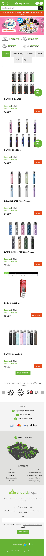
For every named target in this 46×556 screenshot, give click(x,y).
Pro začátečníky (18, 54)
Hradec (22, 15)
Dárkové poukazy (34, 481)
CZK (7, 3)
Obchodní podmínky (34, 473)
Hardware (30, 54)
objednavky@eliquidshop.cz (25, 411)
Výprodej (27, 60)
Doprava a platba (11, 478)
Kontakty (12, 475)
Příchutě (40, 54)
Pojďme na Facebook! (25, 418)
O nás (11, 470)
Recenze (12, 481)
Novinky (6, 54)
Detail (38, 111)
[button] (1, 26)
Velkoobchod (34, 470)
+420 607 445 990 (24, 415)
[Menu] (41, 3)
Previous (3, 392)
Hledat (40, 8)
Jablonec (32, 13)
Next (42, 392)
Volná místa (11, 473)
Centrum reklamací (34, 478)
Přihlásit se (23, 532)
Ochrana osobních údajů (34, 475)
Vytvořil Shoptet (17, 545)
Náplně (18, 60)
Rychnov (38, 13)
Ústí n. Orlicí (25, 13)
